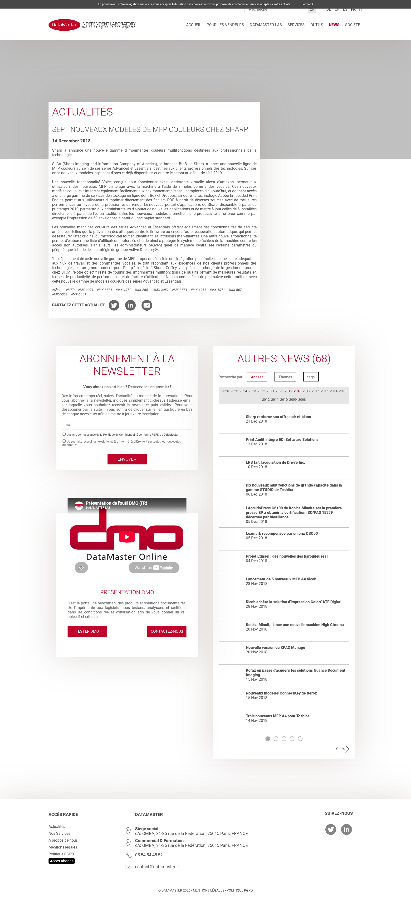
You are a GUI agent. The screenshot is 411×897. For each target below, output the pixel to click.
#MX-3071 (85, 290)
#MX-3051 (161, 290)
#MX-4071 (123, 290)
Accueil (193, 25)
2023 (252, 391)
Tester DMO (87, 631)
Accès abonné (61, 861)
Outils (316, 25)
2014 (334, 391)
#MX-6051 (78, 294)
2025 (234, 391)
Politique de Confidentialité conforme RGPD (131, 434)
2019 (288, 391)
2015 (324, 391)
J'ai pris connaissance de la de (122, 434)
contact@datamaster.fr (157, 866)
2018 (297, 391)
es (345, 9)
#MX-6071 (236, 290)
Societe (352, 25)
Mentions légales (63, 847)
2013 (343, 391)
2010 (284, 399)
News (334, 25)
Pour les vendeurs (225, 25)
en (337, 9)
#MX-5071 (217, 290)
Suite (340, 749)
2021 (270, 391)
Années (257, 377)
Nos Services (59, 833)
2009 (293, 399)
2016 (315, 391)
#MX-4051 (198, 290)
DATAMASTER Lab (266, 25)
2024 (243, 391)
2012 (266, 399)
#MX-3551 (179, 290)
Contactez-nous (167, 631)
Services (296, 25)
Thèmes (285, 377)
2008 (302, 399)
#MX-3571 (104, 290)
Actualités (57, 826)
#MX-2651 (142, 290)
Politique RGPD (61, 854)
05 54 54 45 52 (149, 854)
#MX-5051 (60, 294)
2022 (261, 391)
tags (311, 377)
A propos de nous (63, 840)
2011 (275, 399)
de (328, 9)
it (360, 9)
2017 (306, 391)
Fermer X (307, 4)
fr (353, 9)
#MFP (70, 290)
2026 (225, 391)
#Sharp (57, 290)
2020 (279, 391)
